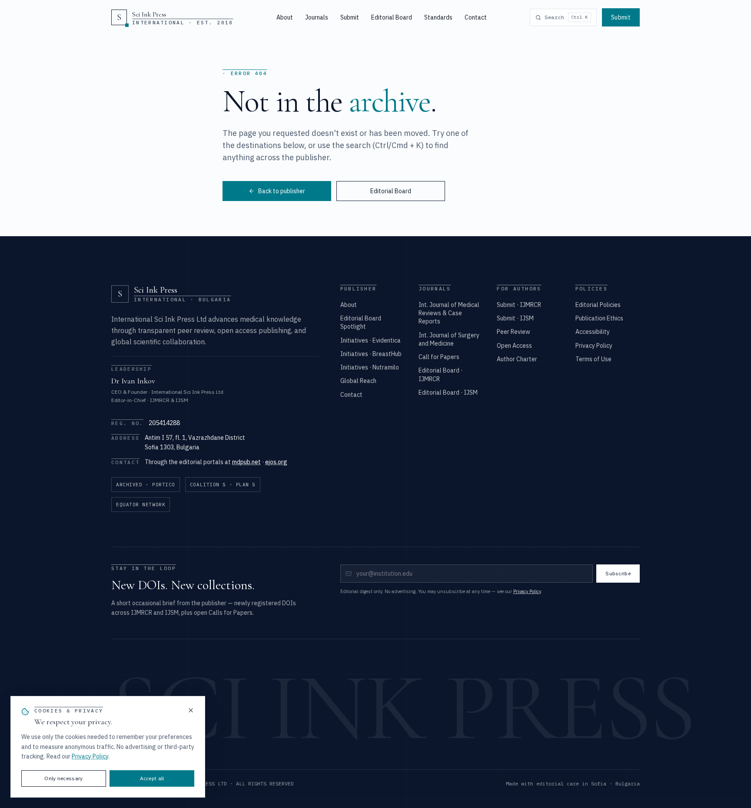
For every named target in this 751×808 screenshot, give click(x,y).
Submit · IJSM (515, 318)
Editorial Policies (598, 305)
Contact (476, 17)
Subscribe (618, 573)
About (284, 17)
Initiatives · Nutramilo (369, 367)
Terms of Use (593, 359)
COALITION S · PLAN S (223, 485)
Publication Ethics (599, 318)
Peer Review (513, 332)
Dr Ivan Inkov (133, 381)
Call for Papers (439, 357)
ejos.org (276, 462)
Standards (438, 17)
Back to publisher (281, 191)
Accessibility (592, 332)
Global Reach (358, 381)
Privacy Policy (593, 346)
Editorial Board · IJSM (448, 392)
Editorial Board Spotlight (360, 322)
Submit (349, 17)
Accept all (152, 778)
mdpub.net (246, 462)
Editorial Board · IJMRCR (440, 374)
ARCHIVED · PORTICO (145, 485)
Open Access (514, 346)
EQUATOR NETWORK (140, 504)
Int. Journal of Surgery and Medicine (449, 339)
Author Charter (517, 359)
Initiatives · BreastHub (371, 354)
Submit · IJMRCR (519, 305)
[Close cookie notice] (190, 710)
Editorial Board (391, 17)
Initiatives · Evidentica (370, 340)
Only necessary (63, 778)
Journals (316, 17)
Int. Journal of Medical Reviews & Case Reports (449, 313)
